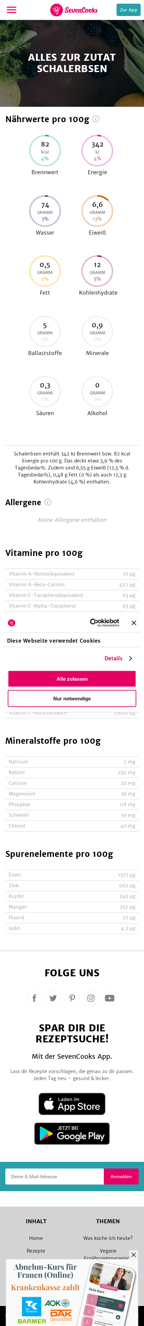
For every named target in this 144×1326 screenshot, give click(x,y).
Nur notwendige (72, 698)
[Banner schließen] (134, 622)
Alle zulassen (72, 678)
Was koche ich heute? (108, 1238)
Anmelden (121, 1176)
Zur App (128, 10)
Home (36, 1238)
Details (113, 658)
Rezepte (36, 1251)
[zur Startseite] (73, 10)
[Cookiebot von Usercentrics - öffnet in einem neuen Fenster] (90, 623)
